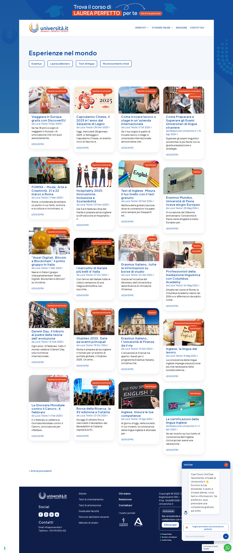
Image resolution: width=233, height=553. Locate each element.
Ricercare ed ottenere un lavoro (188, 323)
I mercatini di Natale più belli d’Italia (91, 269)
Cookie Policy (167, 540)
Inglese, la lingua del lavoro (181, 350)
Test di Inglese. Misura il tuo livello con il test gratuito (138, 194)
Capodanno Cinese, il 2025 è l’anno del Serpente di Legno (93, 120)
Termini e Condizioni (169, 537)
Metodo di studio (88, 522)
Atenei (82, 493)
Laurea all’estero (60, 63)
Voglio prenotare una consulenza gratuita (204, 527)
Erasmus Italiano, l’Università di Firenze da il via (137, 341)
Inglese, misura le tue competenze (137, 413)
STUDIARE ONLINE (161, 27)
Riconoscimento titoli (116, 63)
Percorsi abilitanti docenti (94, 516)
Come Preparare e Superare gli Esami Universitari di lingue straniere (181, 122)
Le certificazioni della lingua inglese (182, 420)
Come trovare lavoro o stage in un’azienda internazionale (138, 120)
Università (196, 251)
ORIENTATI (140, 27)
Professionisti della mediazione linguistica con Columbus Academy (183, 276)
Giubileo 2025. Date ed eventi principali (91, 340)
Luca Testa (41, 123)
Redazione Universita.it (183, 130)
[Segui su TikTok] (51, 514)
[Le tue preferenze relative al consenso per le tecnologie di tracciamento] (4, 548)
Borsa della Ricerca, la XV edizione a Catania (93, 410)
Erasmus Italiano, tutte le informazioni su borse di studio (138, 267)
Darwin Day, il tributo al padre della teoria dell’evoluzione (48, 334)
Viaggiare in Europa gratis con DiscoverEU (49, 118)
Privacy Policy (167, 534)
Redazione (125, 499)
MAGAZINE (181, 27)
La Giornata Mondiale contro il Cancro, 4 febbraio (48, 408)
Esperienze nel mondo (57, 91)
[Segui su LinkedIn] (57, 514)
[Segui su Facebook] (41, 514)
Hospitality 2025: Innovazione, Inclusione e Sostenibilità (89, 196)
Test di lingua (86, 63)
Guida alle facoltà (89, 511)
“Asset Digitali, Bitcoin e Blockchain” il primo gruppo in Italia (49, 261)
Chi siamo (125, 493)
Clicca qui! (170, 524)
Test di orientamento (91, 499)
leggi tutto (49, 145)
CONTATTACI (197, 27)
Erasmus (37, 63)
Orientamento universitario (189, 91)
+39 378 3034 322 (57, 530)
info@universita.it (53, 527)
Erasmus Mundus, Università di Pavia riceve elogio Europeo (183, 201)
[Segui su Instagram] (46, 514)
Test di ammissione (90, 505)
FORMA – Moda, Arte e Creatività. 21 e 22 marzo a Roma (49, 190)
